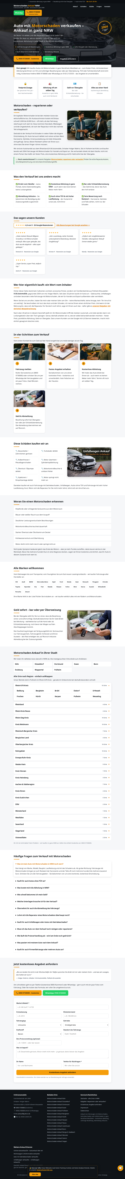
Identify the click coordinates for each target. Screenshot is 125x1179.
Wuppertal (39, 670)
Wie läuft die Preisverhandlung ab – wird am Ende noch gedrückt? (44, 936)
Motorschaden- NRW (29, 6)
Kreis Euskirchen (61, 797)
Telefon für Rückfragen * (72, 1062)
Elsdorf (77, 691)
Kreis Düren (61, 791)
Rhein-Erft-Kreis (61, 685)
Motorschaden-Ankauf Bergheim (58, 1114)
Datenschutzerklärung (44, 1170)
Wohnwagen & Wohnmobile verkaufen (27, 1154)
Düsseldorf (39, 664)
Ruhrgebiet (61, 751)
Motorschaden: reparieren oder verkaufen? (67, 159)
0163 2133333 (20, 1111)
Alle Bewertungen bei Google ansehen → (73, 225)
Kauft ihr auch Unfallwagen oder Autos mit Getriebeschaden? (42, 922)
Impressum (84, 1108)
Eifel (61, 804)
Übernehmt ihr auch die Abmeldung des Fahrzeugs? (38, 908)
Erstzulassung (21, 1012)
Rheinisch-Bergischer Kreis (61, 731)
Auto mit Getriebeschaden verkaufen (26, 1157)
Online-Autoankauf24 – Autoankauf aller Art (28, 1151)
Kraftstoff (20, 1030)
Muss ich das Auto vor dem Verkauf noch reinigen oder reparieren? (44, 929)
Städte (91, 6)
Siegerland (61, 831)
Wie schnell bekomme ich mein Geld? (32, 895)
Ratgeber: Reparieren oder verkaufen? (93, 1101)
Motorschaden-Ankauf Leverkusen (58, 1126)
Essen (76, 664)
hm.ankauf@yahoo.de (22, 1114)
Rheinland (61, 704)
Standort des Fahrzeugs (72, 1030)
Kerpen (58, 696)
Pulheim (57, 670)
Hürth (38, 696)
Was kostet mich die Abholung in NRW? (33, 888)
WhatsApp (19, 13)
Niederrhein (61, 764)
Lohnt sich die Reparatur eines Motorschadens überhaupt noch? (43, 915)
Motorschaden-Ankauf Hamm (57, 1138)
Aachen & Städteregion (61, 784)
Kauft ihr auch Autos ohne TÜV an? (31, 881)
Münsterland (61, 811)
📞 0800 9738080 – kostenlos (27, 59)
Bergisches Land (61, 738)
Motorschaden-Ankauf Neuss (57, 1123)
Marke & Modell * (22, 1003)
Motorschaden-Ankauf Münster (57, 1135)
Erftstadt (96, 691)
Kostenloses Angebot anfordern (62, 1072)
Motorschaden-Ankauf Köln (56, 1098)
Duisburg (19, 670)
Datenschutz (85, 1111)
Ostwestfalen (61, 837)
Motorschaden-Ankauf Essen (56, 1108)
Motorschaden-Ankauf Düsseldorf (58, 1101)
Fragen (99, 6)
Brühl (57, 691)
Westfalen (61, 817)
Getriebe (66, 1021)
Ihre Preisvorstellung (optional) (28, 1039)
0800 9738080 (20, 1108)
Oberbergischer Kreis (61, 744)
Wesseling (97, 696)
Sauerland (61, 824)
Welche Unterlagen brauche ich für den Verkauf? (37, 901)
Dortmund (58, 664)
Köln (17, 664)
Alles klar (35, 1174)
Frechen (20, 696)
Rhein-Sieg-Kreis (61, 718)
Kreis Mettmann (61, 724)
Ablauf (75, 6)
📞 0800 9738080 (33, 13)
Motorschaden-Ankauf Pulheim (57, 1111)
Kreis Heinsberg (61, 778)
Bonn (96, 664)
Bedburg (20, 691)
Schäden (83, 6)
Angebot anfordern (68, 59)
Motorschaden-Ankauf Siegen (57, 1141)
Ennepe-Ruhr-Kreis (61, 757)
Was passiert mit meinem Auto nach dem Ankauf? (37, 943)
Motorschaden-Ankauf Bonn (56, 1129)
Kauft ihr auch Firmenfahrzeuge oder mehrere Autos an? (40, 949)
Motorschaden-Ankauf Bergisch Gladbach (61, 1132)
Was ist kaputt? (22, 1048)
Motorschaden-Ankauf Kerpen (57, 1120)
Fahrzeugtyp (21, 1021)
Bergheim (40, 691)
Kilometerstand (69, 1012)
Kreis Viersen (61, 771)
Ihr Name (19, 1062)
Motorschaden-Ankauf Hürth (56, 1117)
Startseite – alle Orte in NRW (90, 1098)
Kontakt (107, 6)
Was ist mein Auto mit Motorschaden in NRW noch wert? (40, 864)
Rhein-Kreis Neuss (61, 711)
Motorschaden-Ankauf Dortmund (58, 1104)
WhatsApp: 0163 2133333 (55, 993)
